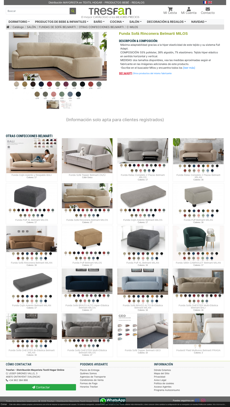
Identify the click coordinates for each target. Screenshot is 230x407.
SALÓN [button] (134, 21)
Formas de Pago (88, 383)
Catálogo (18, 27)
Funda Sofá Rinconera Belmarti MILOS (87, 220)
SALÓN (31, 27)
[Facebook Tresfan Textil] (197, 400)
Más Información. (219, 404)
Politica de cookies (164, 383)
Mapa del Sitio (161, 373)
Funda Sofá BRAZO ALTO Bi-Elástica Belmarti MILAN (143, 306)
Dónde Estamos (162, 370)
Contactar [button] (42, 387)
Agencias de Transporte (93, 376)
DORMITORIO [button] (18, 21)
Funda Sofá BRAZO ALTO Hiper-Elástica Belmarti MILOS (87, 306)
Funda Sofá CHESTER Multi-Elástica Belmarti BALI (198, 306)
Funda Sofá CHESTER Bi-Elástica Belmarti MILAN (32, 351)
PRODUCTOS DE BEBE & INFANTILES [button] (60, 21)
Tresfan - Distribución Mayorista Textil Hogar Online (73, 401)
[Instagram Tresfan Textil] (203, 400)
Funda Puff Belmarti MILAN (198, 220)
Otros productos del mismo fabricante (152, 73)
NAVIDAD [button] (197, 21)
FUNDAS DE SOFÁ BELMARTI (57, 27)
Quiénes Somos (88, 373)
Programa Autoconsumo (167, 390)
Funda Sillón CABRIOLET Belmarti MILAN (198, 262)
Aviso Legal (160, 380)
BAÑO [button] (98, 21)
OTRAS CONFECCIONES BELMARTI (101, 27)
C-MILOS (132, 27)
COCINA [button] (116, 21)
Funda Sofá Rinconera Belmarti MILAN (31, 262)
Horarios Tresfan (89, 386)
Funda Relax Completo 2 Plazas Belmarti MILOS (143, 176)
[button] (170, 10)
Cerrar (4, 404)
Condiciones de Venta (92, 380)
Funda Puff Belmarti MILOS (87, 262)
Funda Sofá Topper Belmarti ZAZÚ (87, 175)
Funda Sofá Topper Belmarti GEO (143, 350)
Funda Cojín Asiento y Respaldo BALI (32, 175)
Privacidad (159, 376)
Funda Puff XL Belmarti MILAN (142, 262)
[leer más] (189, 67)
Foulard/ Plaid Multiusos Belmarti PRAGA (198, 350)
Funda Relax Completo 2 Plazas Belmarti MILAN (198, 176)
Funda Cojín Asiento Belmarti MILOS (142, 220)
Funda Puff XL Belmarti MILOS (31, 220)
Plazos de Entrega (89, 370)
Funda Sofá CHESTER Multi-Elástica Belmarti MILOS (87, 351)
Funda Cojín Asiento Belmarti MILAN (31, 305)
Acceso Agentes (162, 386)
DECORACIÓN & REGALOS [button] (165, 21)
